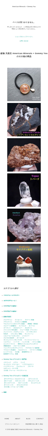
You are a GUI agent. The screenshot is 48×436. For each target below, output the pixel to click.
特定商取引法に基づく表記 (34, 424)
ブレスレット (20, 366)
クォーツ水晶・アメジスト (29, 330)
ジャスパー (25, 336)
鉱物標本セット (27, 352)
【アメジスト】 (33, 379)
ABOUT (17, 419)
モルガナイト (22, 350)
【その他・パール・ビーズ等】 (14, 387)
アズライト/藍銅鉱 (21, 322)
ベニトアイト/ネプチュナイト (13, 348)
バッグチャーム (9, 366)
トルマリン (7, 342)
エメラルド (22, 326)
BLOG (28, 419)
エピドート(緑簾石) (10, 326)
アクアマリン (8, 320)
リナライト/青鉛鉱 (36, 350)
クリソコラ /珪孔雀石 (11, 330)
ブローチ (31, 366)
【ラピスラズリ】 (22, 385)
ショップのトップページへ (24, 36)
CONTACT (40, 419)
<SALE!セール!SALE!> (11, 295)
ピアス (16, 362)
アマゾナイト (8, 322)
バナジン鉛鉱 (36, 342)
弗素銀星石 (7, 346)
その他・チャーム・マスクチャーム (15, 370)
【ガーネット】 (20, 381)
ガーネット (7, 328)
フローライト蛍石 (19, 346)
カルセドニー (18, 328)
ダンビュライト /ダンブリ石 (13, 340)
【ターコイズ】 (23, 383)
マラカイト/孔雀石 (10, 350)
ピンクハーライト (9, 344)
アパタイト (18, 320)
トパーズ (16, 342)
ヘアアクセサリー (28, 364)
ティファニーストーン (32, 340)
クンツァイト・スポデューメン (14, 332)
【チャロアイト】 (9, 383)
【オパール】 (8, 381)
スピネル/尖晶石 (9, 338)
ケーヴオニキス (32, 332)
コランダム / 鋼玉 (16, 334)
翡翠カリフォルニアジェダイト (28, 344)
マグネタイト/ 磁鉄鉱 (33, 348)
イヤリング (7, 362)
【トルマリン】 (36, 383)
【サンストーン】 (33, 381)
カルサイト (28, 328)
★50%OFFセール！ (10, 300)
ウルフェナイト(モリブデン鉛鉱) (14, 324)
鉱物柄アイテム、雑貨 (11, 354)
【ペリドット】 (9, 385)
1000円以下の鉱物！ (10, 306)
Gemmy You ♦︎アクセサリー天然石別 (16, 375)
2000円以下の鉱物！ (10, 311)
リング (23, 362)
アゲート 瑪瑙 (29, 320)
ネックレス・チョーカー (12, 364)
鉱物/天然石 (7, 316)
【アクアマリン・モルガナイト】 (14, 379)
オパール (32, 326)
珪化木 (6, 334)
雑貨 (5, 392)
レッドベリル (8, 352)
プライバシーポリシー (12, 424)
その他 (17, 352)
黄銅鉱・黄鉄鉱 (33, 324)
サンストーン (29, 334)
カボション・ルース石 (11, 368)
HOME (7, 419)
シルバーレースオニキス (12, 336)
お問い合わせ (24, 41)
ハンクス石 (25, 342)
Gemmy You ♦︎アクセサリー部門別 (15, 359)
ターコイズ (20, 338)
